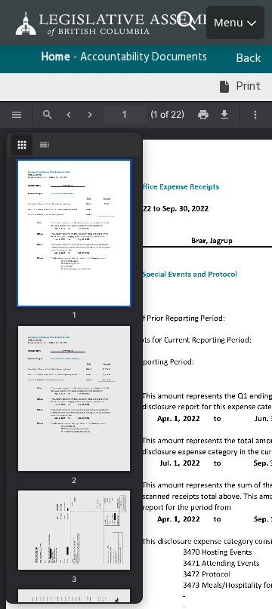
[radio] (21, 144)
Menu (230, 22)
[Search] (191, 22)
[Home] (60, 24)
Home (56, 57)
